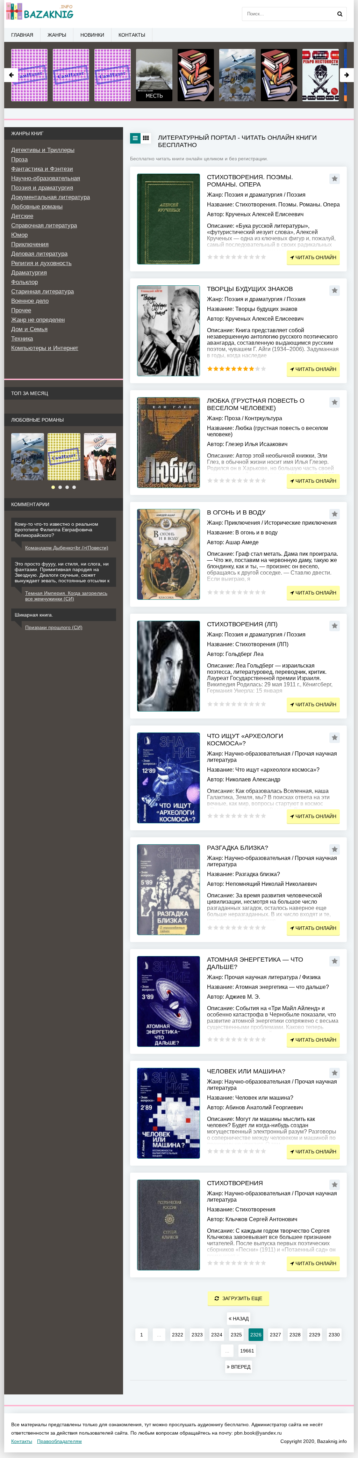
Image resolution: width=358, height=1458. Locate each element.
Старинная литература (42, 291)
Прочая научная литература (261, 977)
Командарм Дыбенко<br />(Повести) (66, 548)
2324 (216, 1334)
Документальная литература (50, 197)
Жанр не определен (38, 319)
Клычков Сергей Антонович (261, 1219)
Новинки (92, 35)
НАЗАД (240, 1318)
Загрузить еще (242, 1298)
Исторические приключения (300, 523)
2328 (295, 1334)
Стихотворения (235, 1183)
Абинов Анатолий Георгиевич (264, 1107)
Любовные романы (37, 206)
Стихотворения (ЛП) (242, 624)
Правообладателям (59, 1441)
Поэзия (296, 195)
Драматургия (29, 272)
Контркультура (263, 418)
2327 (275, 1334)
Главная (22, 35)
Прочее (21, 310)
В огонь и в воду (236, 512)
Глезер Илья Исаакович (256, 444)
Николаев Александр (252, 779)
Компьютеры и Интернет (44, 348)
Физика (311, 977)
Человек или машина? (246, 1071)
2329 (314, 1334)
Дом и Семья (29, 329)
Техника (22, 338)
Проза (232, 418)
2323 (197, 1334)
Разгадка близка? (237, 847)
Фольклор (24, 282)
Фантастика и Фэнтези (42, 169)
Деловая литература (39, 253)
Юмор (19, 235)
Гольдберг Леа (244, 654)
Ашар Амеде (242, 542)
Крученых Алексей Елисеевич (264, 214)
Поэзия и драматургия (253, 195)
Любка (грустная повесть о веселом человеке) (256, 404)
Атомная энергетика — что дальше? (255, 963)
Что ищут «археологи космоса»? (245, 739)
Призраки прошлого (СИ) (54, 627)
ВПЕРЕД (240, 1367)
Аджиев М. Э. (242, 997)
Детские (22, 216)
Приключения (242, 523)
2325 (236, 1334)
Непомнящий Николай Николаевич (271, 884)
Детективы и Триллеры (42, 150)
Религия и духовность (41, 263)
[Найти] (340, 14)
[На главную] (39, 14)
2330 (334, 1334)
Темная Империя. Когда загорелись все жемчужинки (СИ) (66, 596)
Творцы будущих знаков (250, 288)
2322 (177, 1334)
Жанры (57, 35)
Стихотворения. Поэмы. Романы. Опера (250, 181)
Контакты (132, 35)
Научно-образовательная (257, 754)
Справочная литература (44, 225)
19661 (247, 1351)
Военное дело (30, 301)
